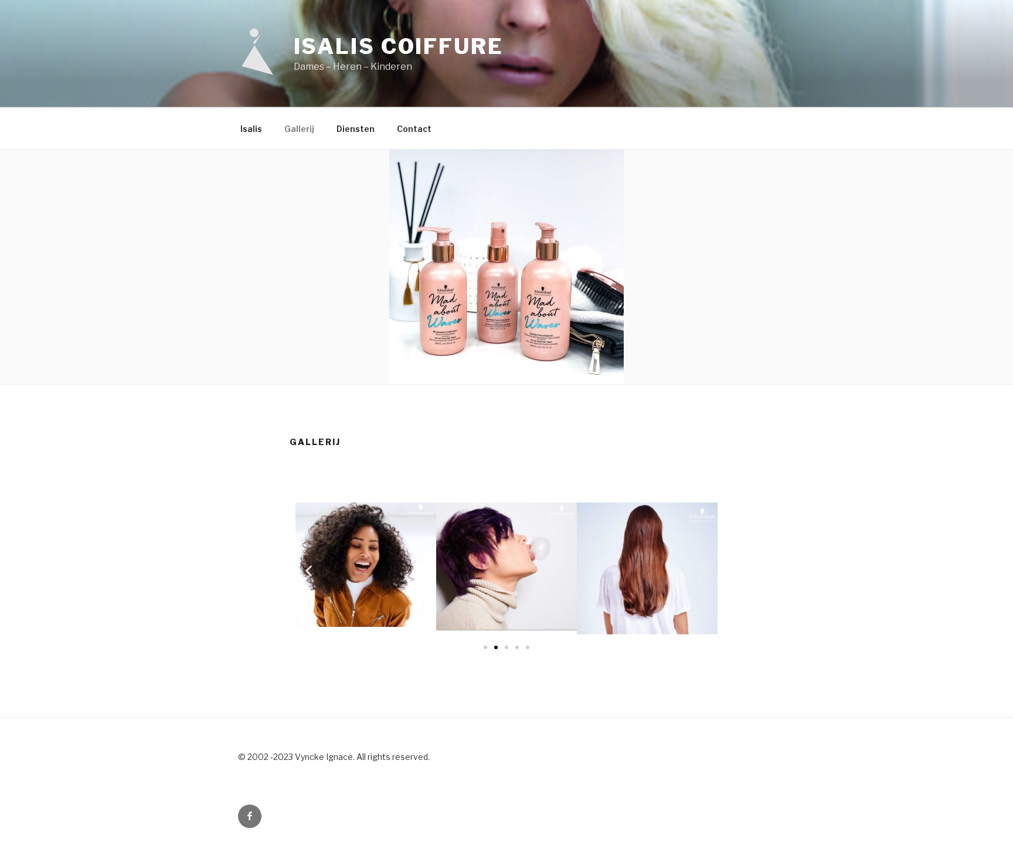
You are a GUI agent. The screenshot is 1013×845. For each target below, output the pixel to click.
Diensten (355, 129)
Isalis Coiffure (399, 46)
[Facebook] (249, 816)
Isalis (251, 129)
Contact (414, 129)
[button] (485, 647)
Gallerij (299, 129)
